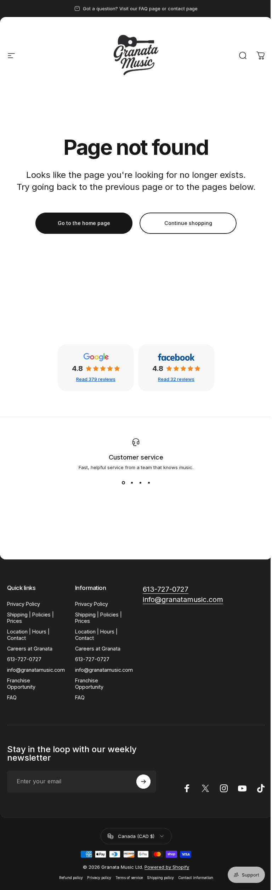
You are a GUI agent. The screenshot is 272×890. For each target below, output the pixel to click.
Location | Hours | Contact (28, 635)
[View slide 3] (140, 483)
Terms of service (129, 877)
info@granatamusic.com (36, 670)
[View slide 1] (123, 483)
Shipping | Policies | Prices (30, 618)
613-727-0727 (24, 659)
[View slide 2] (132, 483)
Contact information (195, 877)
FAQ (12, 697)
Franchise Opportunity (21, 683)
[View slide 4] (148, 483)
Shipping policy (160, 877)
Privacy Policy (23, 604)
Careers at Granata (29, 649)
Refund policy (71, 877)
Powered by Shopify (166, 867)
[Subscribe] (143, 781)
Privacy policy (99, 877)
